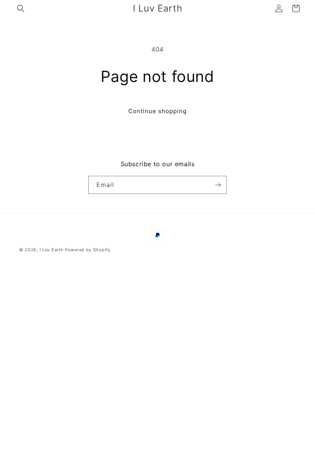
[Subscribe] (217, 185)
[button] (20, 8)
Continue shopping (157, 111)
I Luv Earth (52, 249)
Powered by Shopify (88, 249)
